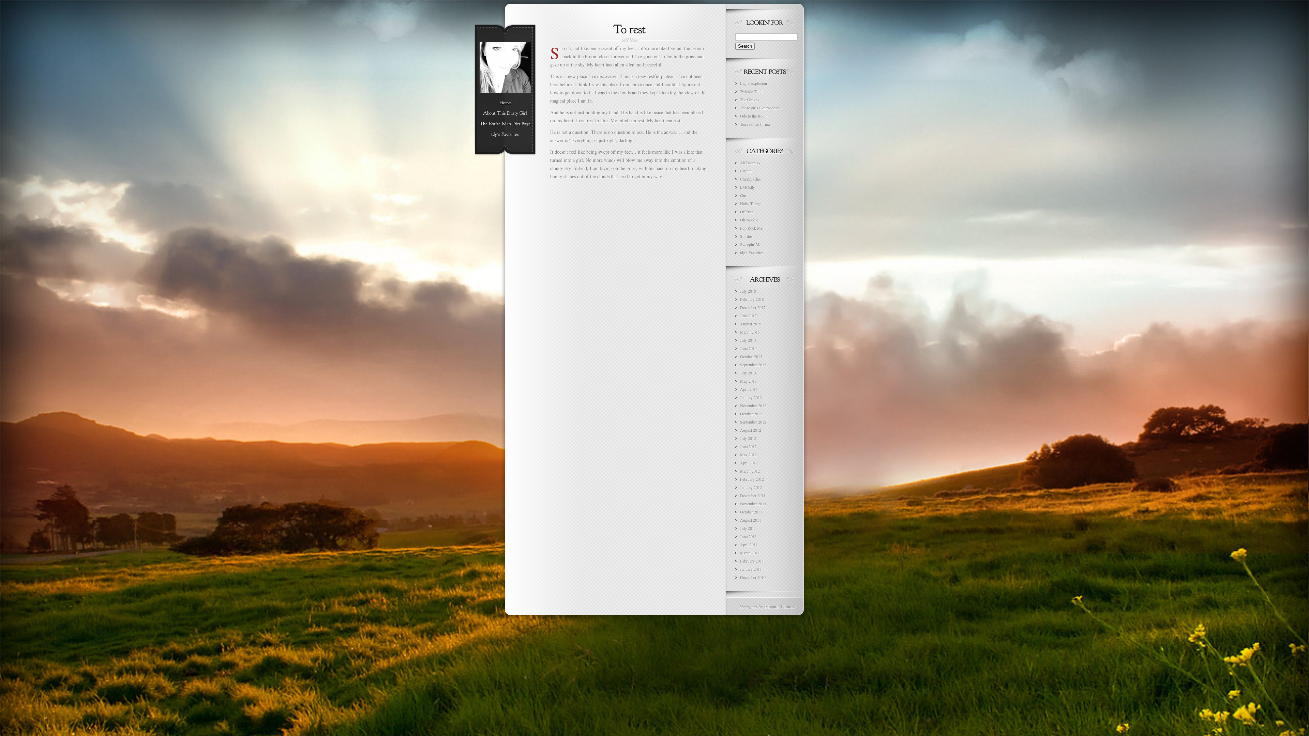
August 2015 (750, 323)
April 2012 (749, 462)
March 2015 (750, 332)
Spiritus (746, 236)
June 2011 (748, 536)
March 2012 (750, 471)
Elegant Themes (779, 606)
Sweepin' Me (750, 244)
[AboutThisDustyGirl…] (505, 113)
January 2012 (751, 487)
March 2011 (750, 552)
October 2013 (751, 356)
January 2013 (751, 397)
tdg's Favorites (752, 252)
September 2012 (753, 422)
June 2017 (748, 315)
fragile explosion (753, 83)
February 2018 (752, 299)
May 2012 (748, 454)
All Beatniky (750, 162)
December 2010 (753, 577)
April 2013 (749, 389)
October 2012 (751, 413)
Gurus (745, 195)
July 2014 (748, 340)
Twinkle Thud (751, 91)
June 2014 (748, 348)
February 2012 (752, 479)
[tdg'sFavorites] (505, 134)
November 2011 (753, 503)
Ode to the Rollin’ (754, 116)
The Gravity (749, 99)
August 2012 (750, 430)
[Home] (505, 103)
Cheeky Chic (750, 179)
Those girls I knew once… (761, 107)
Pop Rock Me (751, 228)
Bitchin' (746, 170)
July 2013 (748, 372)
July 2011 (748, 528)
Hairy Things (751, 203)
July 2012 (748, 438)
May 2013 (748, 381)
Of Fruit (746, 211)
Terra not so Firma (755, 124)
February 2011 (752, 561)
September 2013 (753, 364)
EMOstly (747, 187)
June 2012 (748, 446)
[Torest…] (629, 28)
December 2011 (753, 495)
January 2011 (751, 569)
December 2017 (753, 307)
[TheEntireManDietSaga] (505, 124)
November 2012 (753, 405)
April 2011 (749, 544)
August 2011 (750, 520)
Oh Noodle (749, 220)
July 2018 (748, 291)
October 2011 (751, 512)
